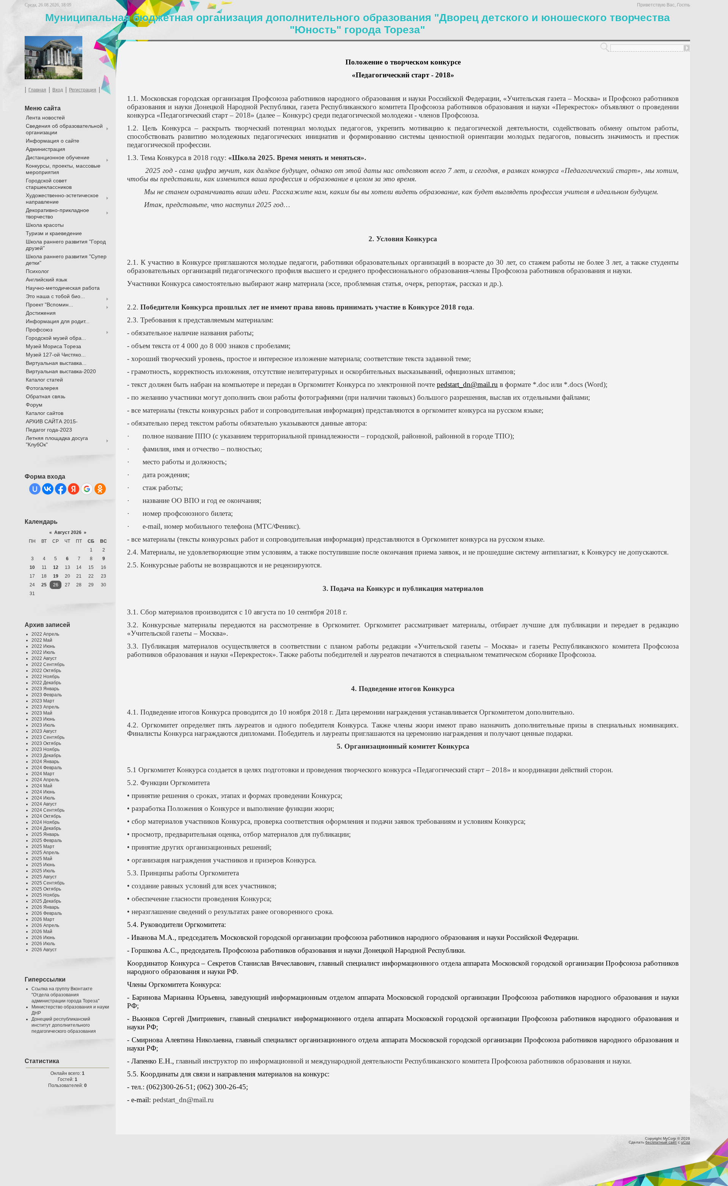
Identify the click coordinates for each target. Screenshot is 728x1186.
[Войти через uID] (35, 489)
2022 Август (44, 658)
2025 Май (41, 858)
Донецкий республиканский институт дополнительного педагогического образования (63, 1025)
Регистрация (82, 90)
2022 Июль (43, 652)
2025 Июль (43, 870)
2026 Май (41, 931)
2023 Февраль (46, 694)
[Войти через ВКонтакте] (47, 489)
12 (55, 567)
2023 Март (43, 701)
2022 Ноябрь (45, 676)
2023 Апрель (45, 707)
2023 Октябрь (46, 743)
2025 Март (43, 846)
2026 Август (44, 949)
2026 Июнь (43, 937)
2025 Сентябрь (47, 883)
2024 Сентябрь (47, 810)
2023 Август (44, 731)
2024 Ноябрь (45, 822)
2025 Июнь (43, 864)
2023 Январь (45, 688)
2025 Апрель (45, 852)
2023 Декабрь (46, 755)
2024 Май (41, 786)
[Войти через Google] (87, 489)
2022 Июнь (43, 646)
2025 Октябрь (46, 889)
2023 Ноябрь (45, 749)
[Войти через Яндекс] (73, 489)
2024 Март (43, 773)
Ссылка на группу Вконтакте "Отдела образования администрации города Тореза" (65, 995)
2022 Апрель (45, 634)
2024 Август (44, 804)
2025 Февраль (46, 840)
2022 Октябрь (46, 670)
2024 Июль (43, 798)
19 (55, 576)
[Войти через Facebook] (60, 489)
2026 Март (43, 919)
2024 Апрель (45, 779)
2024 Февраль (46, 767)
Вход (57, 90)
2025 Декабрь (46, 901)
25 (44, 585)
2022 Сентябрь (47, 664)
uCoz (685, 1142)
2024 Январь (45, 761)
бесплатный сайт (661, 1142)
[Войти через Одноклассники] (100, 489)
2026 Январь (45, 907)
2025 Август (44, 877)
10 (32, 567)
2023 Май (41, 713)
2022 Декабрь (46, 682)
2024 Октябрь (46, 816)
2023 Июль (43, 725)
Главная (37, 90)
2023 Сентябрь (47, 737)
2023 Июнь (43, 719)
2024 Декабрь (46, 828)
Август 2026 (68, 532)
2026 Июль (43, 943)
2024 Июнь (43, 792)
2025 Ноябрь (45, 895)
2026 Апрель (45, 925)
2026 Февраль (46, 913)
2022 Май (41, 640)
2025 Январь (45, 834)
